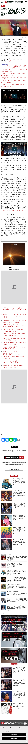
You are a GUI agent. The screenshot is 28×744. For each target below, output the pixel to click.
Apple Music (12, 462)
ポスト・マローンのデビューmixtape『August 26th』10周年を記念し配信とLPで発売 (17, 557)
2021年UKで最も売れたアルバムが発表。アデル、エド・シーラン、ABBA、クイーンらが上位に (14, 316)
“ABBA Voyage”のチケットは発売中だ (12, 210)
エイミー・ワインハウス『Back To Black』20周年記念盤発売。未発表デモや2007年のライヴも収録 (16, 607)
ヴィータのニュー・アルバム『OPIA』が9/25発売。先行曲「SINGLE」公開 (15, 564)
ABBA (5, 462)
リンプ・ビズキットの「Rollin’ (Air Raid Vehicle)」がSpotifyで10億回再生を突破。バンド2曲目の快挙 (16, 578)
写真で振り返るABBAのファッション (13, 354)
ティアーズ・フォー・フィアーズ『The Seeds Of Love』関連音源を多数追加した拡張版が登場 (16, 571)
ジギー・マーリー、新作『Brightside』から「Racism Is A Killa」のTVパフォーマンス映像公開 (16, 586)
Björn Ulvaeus (21, 462)
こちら (9, 61)
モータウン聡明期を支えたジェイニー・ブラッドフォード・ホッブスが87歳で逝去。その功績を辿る (17, 593)
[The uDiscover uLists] (14, 647)
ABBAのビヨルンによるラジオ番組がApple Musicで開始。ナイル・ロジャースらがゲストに (14, 309)
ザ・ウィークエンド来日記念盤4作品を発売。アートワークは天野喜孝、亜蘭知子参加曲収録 (17, 600)
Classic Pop (9, 464)
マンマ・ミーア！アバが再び (10, 351)
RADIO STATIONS (19, 464)
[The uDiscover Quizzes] (14, 630)
